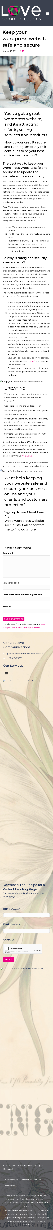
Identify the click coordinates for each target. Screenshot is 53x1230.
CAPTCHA (8, 940)
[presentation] (22, 949)
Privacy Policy (11, 1180)
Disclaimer (10, 1186)
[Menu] (48, 13)
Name (11, 909)
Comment (8, 553)
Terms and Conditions (31, 1180)
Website (7, 606)
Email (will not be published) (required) (22, 594)
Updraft (31, 361)
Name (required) (11, 583)
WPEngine (26, 456)
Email (11, 924)
